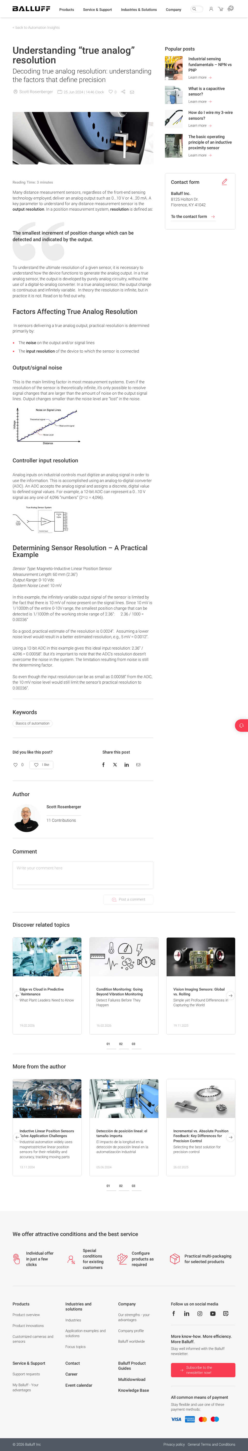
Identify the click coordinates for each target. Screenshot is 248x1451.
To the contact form (189, 216)
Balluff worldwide (131, 1341)
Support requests (26, 1374)
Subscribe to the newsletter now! (199, 1370)
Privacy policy (174, 1444)
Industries (73, 1320)
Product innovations (28, 1326)
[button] (66, 10)
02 (121, 1044)
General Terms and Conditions (211, 1444)
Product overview (26, 1315)
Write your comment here (39, 868)
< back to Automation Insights (36, 27)
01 (108, 1044)
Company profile (131, 1331)
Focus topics (75, 1347)
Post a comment (132, 899)
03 (133, 1044)
